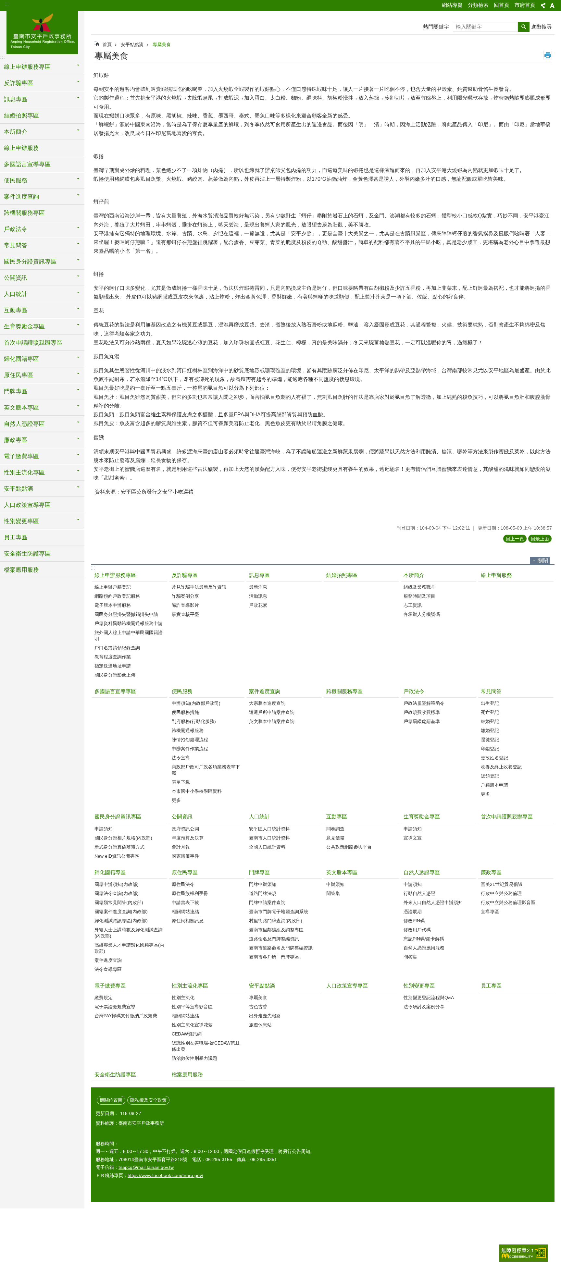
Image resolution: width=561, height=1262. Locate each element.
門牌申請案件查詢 (267, 902)
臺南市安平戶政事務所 (42, 31)
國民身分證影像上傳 (114, 675)
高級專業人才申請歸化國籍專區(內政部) (129, 948)
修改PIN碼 (414, 920)
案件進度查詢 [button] (21, 196)
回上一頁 (515, 538)
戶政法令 (414, 691)
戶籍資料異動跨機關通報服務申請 (128, 623)
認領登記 (490, 775)
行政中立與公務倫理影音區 (508, 902)
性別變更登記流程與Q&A (429, 997)
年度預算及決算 (188, 837)
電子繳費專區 (110, 985)
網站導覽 (452, 5)
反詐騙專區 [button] (18, 83)
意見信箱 (335, 837)
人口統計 (259, 816)
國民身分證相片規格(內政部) (123, 837)
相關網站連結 (185, 911)
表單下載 (181, 782)
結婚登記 (490, 721)
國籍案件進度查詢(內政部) (121, 911)
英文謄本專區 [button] (21, 407)
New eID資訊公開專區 (116, 856)
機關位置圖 (111, 1100)
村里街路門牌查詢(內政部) (275, 920)
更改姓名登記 (494, 757)
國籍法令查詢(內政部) (116, 893)
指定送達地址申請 (112, 665)
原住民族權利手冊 (190, 893)
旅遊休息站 (260, 1024)
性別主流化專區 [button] (24, 472)
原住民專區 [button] (18, 375)
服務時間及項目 (419, 596)
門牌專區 (259, 872)
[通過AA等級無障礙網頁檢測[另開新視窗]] (523, 1253)
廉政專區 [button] (15, 440)
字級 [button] (552, 5)
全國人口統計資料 (267, 847)
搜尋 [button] (524, 27)
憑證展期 (413, 911)
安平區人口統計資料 (269, 828)
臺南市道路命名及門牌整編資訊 (281, 947)
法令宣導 (181, 757)
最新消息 (258, 587)
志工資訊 (413, 605)
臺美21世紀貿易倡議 (501, 884)
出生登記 (490, 703)
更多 (176, 800)
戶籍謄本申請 (494, 785)
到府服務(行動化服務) (194, 721)
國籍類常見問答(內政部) (118, 902)
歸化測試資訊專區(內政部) (121, 920)
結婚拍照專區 (21, 115)
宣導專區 (490, 911)
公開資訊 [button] (15, 278)
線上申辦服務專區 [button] (27, 67)
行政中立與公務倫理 (501, 893)
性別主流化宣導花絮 (192, 1024)
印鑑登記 (490, 748)
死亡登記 (490, 712)
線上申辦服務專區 (115, 575)
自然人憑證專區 (422, 872)
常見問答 (491, 691)
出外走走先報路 (265, 1015)
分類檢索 (478, 5)
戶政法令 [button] (15, 229)
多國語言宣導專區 (27, 164)
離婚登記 (490, 730)
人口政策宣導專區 (27, 505)
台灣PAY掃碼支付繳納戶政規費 (125, 1015)
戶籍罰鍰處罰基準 (422, 721)
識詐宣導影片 (185, 605)
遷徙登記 (490, 739)
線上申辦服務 (21, 148)
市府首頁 (525, 5)
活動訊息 (258, 596)
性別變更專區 (419, 985)
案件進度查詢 (264, 691)
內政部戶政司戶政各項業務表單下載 (206, 770)
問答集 (333, 893)
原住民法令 (183, 884)
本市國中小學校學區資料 (197, 791)
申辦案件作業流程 (190, 748)
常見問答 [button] (15, 245)
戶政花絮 (258, 605)
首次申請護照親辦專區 (33, 342)
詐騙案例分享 (185, 596)
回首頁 (501, 5)
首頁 (107, 44)
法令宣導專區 (108, 969)
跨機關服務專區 (24, 213)
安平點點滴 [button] (18, 488)
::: (7, 3)
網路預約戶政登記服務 (117, 596)
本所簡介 (414, 575)
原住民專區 (185, 872)
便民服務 (182, 691)
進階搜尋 (541, 27)
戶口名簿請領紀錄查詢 (117, 647)
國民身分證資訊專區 (117, 816)
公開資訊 (182, 816)
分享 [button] (543, 5)
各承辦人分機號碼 (422, 614)
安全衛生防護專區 (27, 553)
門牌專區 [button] (15, 391)
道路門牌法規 (262, 893)
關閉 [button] (543, 560)
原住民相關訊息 (188, 920)
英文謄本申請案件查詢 (271, 721)
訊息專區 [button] (15, 99)
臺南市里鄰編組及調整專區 (276, 929)
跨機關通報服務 (188, 730)
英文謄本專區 (341, 872)
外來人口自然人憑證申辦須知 (433, 902)
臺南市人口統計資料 (269, 837)
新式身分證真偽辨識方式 (119, 847)
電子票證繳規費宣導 (114, 1006)
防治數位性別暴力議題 (194, 1058)
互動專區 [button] (15, 310)
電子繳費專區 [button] (21, 456)
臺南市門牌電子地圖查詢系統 (278, 911)
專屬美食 (162, 44)
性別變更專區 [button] (21, 521)
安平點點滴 (132, 44)
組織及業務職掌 (419, 587)
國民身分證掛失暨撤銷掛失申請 (126, 614)
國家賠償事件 (185, 856)
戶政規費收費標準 (422, 712)
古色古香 (258, 1006)
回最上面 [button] (540, 538)
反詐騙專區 (185, 575)
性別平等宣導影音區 (192, 1006)
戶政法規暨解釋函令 (424, 703)
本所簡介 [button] (15, 132)
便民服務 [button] (15, 180)
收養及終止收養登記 (501, 766)
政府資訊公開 (185, 828)
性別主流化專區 (190, 985)
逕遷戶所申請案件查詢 (271, 712)
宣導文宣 (413, 837)
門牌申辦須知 (262, 884)
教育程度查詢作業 (112, 656)
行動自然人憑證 (419, 893)
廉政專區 (491, 872)
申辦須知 (335, 884)
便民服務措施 (185, 712)
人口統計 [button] (15, 294)
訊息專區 (259, 575)
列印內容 (547, 55)
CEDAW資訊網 (187, 1033)
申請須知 (103, 828)
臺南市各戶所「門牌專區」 (276, 957)
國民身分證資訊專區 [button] (30, 261)
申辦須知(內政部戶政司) (196, 703)
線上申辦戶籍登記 (112, 587)
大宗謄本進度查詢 (267, 703)
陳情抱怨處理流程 (190, 739)
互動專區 (336, 816)
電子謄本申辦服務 (112, 605)
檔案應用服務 (21, 570)
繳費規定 (103, 997)
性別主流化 (183, 997)
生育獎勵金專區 (422, 816)
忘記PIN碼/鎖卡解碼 (424, 938)
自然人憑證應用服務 (424, 947)
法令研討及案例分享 (424, 1006)
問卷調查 (335, 828)
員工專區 (15, 537)
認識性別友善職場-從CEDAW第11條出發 (206, 1046)
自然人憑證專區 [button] (24, 424)
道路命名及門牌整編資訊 (274, 938)
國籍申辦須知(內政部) (116, 884)
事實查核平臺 (185, 614)
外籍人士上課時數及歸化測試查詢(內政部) (128, 932)
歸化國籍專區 (110, 872)
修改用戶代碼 (417, 929)
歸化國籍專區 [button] (21, 359)
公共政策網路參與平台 (349, 847)
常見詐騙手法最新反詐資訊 (199, 587)
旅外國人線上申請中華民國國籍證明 (128, 635)
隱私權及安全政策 (148, 1100)
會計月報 (181, 847)
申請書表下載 (185, 902)
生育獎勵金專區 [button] (24, 326)
